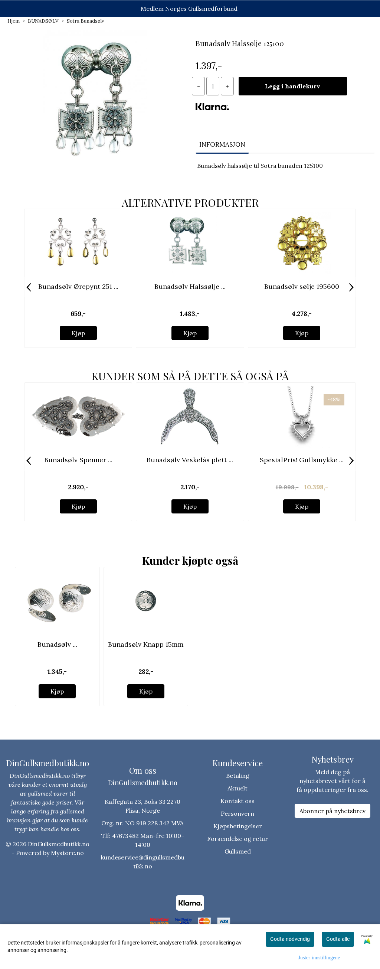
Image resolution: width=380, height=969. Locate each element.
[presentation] (28, 287)
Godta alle (338, 939)
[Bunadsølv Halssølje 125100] (95, 101)
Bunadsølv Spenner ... (78, 460)
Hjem (13, 21)
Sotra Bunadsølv (85, 21)
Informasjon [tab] (222, 144)
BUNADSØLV (43, 21)
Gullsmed (238, 851)
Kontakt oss (237, 801)
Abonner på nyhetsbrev (332, 811)
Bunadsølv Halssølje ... (190, 286)
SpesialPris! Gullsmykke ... (302, 460)
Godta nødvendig (290, 939)
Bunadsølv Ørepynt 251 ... (78, 286)
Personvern (237, 813)
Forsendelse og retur (237, 838)
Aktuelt (237, 788)
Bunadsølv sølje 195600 (301, 286)
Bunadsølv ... (57, 644)
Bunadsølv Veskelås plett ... (190, 460)
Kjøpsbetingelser (237, 826)
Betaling (237, 775)
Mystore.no (67, 853)
